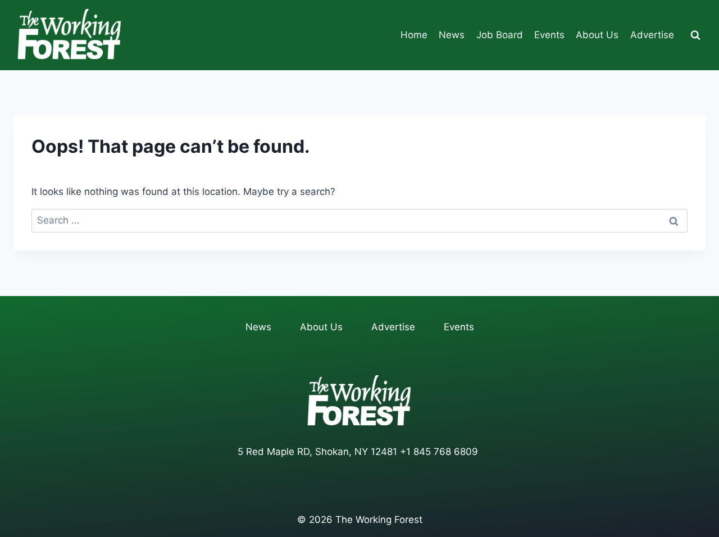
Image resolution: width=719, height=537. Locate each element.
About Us (597, 34)
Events (549, 34)
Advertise (652, 34)
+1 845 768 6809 (439, 451)
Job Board (499, 34)
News (452, 34)
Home (414, 34)
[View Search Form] (695, 35)
